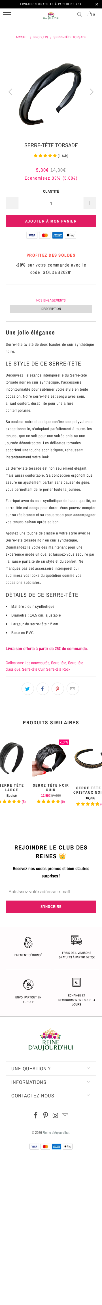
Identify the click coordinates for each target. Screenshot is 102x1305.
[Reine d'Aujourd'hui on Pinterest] (46, 1116)
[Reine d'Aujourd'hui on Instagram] (56, 1116)
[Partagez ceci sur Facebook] (43, 689)
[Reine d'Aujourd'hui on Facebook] (36, 1116)
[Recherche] (81, 15)
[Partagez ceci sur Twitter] (28, 689)
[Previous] (11, 92)
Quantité (51, 191)
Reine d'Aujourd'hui (56, 1132)
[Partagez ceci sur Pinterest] (58, 689)
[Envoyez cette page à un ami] (73, 689)
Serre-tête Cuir (33, 669)
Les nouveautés (37, 662)
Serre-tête (58, 662)
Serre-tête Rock (58, 669)
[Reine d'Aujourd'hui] (51, 18)
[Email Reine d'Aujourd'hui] (65, 1116)
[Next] (91, 92)
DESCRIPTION (51, 309)
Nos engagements (51, 300)
